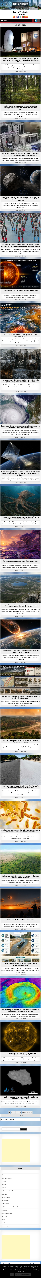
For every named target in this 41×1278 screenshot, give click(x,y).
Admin (16, 71)
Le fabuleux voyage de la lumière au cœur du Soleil (20, 290)
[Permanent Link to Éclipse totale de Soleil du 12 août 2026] (20, 903)
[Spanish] (26, 17)
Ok (11, 1274)
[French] (19, 17)
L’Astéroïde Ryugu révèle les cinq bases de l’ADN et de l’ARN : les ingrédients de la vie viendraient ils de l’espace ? (20, 198)
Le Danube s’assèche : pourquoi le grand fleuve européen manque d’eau (20, 964)
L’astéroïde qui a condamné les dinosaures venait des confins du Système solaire (20, 651)
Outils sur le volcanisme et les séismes (13, 1207)
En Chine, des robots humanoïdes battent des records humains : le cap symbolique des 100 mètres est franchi (20, 245)
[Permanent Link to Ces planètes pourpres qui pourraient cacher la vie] (20, 545)
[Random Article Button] (33, 20)
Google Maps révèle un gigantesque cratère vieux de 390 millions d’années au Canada (20, 605)
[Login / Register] (36, 20)
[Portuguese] (24, 17)
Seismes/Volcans (28, 127)
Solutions (23, 445)
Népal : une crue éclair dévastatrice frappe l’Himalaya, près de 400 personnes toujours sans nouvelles (21, 154)
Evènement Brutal (15, 127)
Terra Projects (20, 3)
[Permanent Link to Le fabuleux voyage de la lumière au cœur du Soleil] (20, 274)
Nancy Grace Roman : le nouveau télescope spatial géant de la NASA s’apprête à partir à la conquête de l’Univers (20, 60)
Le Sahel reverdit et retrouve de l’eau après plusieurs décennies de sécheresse (20, 877)
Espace (21, 32)
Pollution (14, 445)
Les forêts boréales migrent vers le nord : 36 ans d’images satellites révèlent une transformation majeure (20, 107)
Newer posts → (27, 1112)
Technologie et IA (21, 218)
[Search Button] (38, 20)
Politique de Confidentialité (23, 1274)
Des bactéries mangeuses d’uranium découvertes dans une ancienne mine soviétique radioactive (20, 831)
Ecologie (24, 849)
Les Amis (4, 1194)
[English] (17, 17)
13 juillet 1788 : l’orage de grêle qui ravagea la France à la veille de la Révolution (20, 697)
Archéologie (17, 490)
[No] (39, 1271)
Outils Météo (5, 1203)
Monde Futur (6, 1200)
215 (20, 1112)
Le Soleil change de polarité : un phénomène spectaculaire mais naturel (20, 1054)
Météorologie (21, 308)
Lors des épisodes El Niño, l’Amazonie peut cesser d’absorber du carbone (20, 741)
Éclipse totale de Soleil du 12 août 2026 (20, 920)
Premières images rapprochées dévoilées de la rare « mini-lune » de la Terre (20, 1098)
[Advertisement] (16, 1150)
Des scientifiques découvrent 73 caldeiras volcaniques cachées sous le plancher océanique (20, 1010)
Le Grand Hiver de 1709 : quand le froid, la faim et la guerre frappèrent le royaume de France (20, 381)
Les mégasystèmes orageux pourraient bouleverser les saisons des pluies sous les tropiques (20, 427)
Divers (26, 490)
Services (4, 1216)
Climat (21, 79)
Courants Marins (7, 1178)
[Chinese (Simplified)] (14, 17)
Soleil (21, 264)
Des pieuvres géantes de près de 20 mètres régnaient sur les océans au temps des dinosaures (20, 518)
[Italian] (21, 17)
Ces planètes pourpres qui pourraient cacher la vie (20, 561)
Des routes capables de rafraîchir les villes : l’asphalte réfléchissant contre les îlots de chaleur (20, 787)
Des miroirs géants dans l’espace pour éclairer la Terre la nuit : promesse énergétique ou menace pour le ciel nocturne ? (20, 473)
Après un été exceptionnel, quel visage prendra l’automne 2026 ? (20, 335)
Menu (5, 20)
